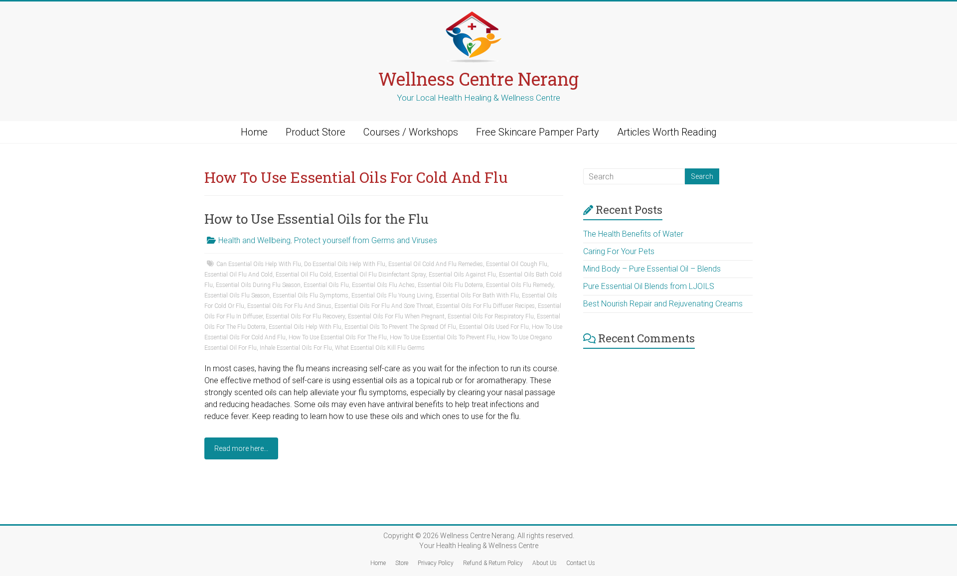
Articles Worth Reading (667, 132)
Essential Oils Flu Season (237, 295)
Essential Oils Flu (326, 285)
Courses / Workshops (410, 132)
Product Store (315, 132)
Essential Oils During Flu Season (258, 285)
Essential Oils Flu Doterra (450, 285)
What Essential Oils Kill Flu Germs (380, 347)
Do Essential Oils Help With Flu (344, 264)
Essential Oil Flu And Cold (238, 274)
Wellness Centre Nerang (478, 79)
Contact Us (580, 563)
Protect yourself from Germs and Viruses (365, 240)
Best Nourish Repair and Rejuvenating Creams (663, 303)
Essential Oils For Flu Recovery (305, 316)
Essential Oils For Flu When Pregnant (396, 316)
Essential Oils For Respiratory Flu (491, 316)
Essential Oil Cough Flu (516, 264)
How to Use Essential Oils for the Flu (316, 218)
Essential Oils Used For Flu (494, 326)
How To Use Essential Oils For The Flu (338, 337)
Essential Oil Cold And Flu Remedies (435, 264)
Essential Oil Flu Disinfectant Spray (380, 274)
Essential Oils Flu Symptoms (310, 295)
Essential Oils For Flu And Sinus (289, 305)
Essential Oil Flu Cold (303, 274)
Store (401, 563)
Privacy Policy (436, 563)
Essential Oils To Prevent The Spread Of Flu (400, 326)
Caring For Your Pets (618, 251)
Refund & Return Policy (493, 563)
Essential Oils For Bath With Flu (477, 295)
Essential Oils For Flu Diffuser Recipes (485, 305)
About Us (544, 563)
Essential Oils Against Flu (462, 274)
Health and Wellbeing (254, 240)
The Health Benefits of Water (633, 234)
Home (254, 132)
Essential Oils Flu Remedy (519, 285)
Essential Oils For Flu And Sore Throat (383, 305)
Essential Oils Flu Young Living (392, 295)
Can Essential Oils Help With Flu (258, 264)
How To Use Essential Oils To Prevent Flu (442, 337)
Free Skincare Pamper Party (537, 132)
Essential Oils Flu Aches (383, 285)
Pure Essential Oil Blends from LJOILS (648, 286)
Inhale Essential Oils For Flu (296, 347)
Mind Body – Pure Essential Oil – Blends (652, 269)
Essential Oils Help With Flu (305, 326)
